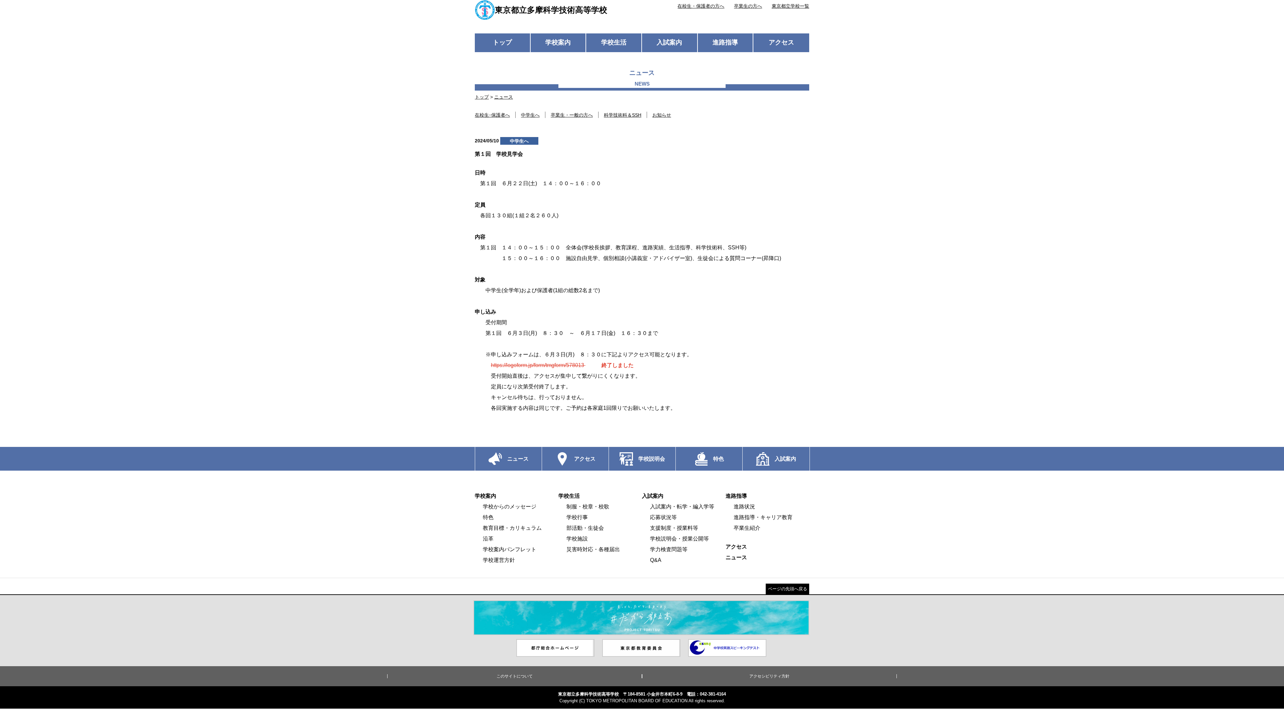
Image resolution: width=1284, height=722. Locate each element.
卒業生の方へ (748, 6)
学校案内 (558, 42)
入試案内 (669, 42)
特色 (488, 517)
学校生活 (614, 42)
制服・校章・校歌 (587, 506)
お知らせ (661, 115)
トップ (502, 42)
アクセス (781, 42)
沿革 (488, 539)
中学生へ (530, 115)
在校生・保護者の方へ (700, 6)
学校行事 (577, 517)
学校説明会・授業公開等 (679, 539)
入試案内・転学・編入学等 (682, 506)
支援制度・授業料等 (674, 528)
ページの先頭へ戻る (787, 588)
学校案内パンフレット (509, 549)
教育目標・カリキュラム (512, 528)
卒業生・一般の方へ (572, 115)
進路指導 (725, 42)
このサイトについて (515, 676)
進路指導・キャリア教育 (763, 517)
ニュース (503, 97)
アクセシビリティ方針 (769, 676)
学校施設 (577, 539)
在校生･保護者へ (492, 115)
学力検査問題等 (668, 549)
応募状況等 (663, 517)
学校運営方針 (499, 560)
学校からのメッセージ (509, 506)
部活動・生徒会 (585, 528)
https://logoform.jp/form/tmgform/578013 (538, 365)
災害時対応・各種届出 (593, 549)
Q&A (655, 560)
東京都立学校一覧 (790, 6)
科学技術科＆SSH (622, 115)
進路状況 (744, 506)
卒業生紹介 (747, 528)
